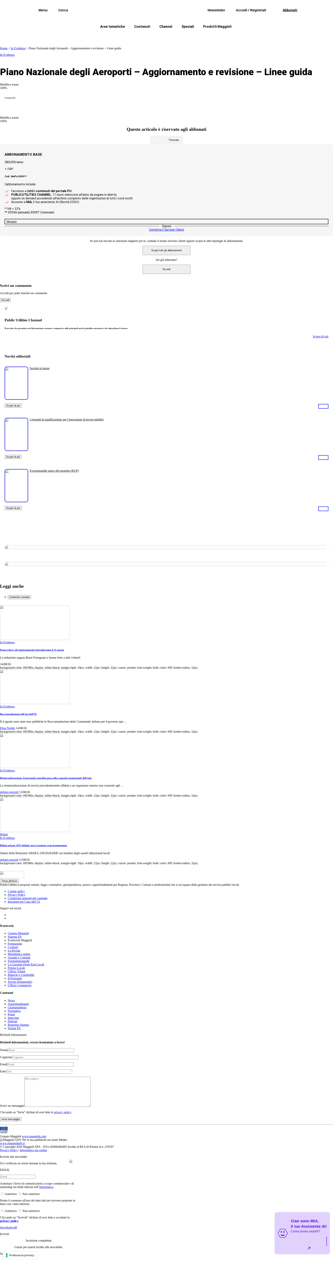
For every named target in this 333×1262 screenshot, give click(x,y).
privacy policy (62, 1112)
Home (4, 48)
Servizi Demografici (20, 981)
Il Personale (15, 978)
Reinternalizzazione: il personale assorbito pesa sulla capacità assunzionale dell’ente (46, 778)
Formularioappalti (18, 961)
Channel (165, 26)
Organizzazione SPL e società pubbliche (158, 36)
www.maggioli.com (34, 1136)
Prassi (11, 1014)
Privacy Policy (16, 894)
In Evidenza (18, 48)
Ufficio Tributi (16, 971)
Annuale (158, 140)
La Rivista (14, 950)
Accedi (166, 269)
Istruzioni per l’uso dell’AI (24, 901)
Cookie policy (16, 891)
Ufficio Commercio (19, 985)
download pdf (8, 1227)
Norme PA (14, 1028)
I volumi (13, 947)
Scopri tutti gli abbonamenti (166, 250)
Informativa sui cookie (33, 1150)
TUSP (84, 36)
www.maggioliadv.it (12, 1143)
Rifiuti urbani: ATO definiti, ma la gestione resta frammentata (33, 845)
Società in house (40, 368)
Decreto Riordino (109, 36)
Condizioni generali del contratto (27, 898)
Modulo (12, 222)
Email (3, 1064)
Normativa (14, 1011)
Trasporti (231, 36)
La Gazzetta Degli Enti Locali (26, 964)
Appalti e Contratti (19, 957)
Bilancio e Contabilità (21, 975)
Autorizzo (11, 1194)
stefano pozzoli (9, 792)
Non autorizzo (31, 1194)
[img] (70, 1161)
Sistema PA (15, 936)
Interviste (13, 1017)
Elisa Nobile (7, 728)
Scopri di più (13, 405)
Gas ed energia (205, 36)
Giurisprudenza (17, 1007)
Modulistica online (19, 954)
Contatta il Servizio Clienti (166, 230)
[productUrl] (16, 398)
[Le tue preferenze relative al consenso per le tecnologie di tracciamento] (20, 1255)
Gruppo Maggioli (18, 933)
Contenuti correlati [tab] (19, 597)
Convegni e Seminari (260, 36)
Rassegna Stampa (18, 1024)
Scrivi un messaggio (12, 1105)
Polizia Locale (16, 968)
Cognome (6, 1057)
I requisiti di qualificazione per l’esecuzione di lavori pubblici (67, 419)
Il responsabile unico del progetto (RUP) (54, 470)
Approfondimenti (18, 1004)
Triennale (174, 140)
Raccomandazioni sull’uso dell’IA (18, 714)
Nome (4, 1050)
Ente (3, 1071)
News (11, 1000)
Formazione (15, 943)
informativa (46, 1187)
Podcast (12, 1021)
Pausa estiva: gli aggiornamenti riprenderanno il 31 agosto (32, 649)
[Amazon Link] (323, 406)
